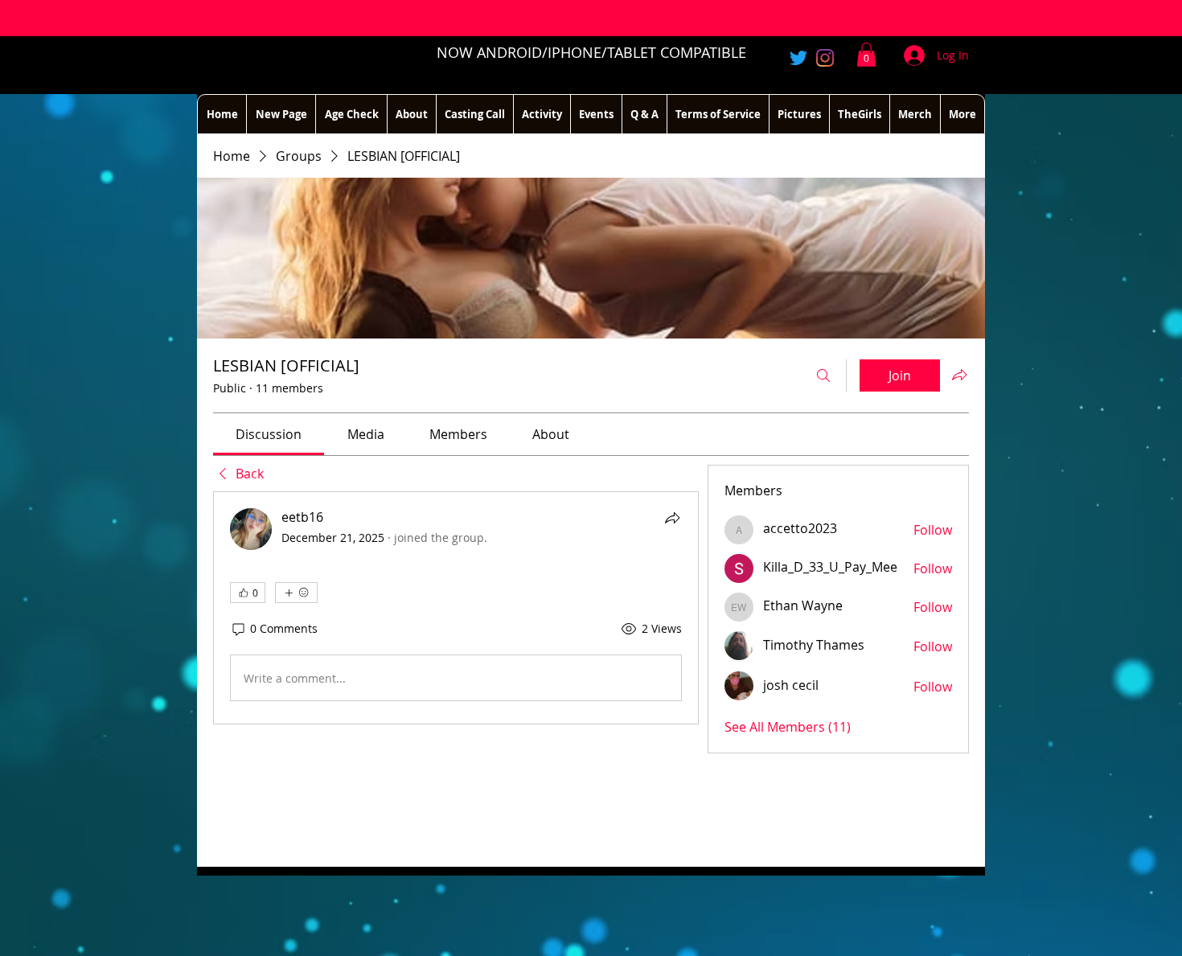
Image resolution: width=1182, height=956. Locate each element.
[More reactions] (296, 592)
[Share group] (959, 374)
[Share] (672, 517)
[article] (456, 607)
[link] (269, 434)
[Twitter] (798, 58)
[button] (866, 55)
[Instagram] (825, 58)
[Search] (823, 375)
